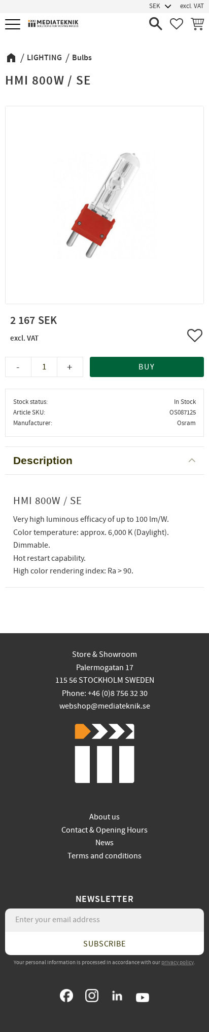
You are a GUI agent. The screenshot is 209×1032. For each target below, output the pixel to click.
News (104, 843)
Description (43, 460)
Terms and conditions (104, 856)
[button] (14, 25)
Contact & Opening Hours (104, 830)
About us (104, 817)
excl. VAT (192, 6)
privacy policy (177, 962)
